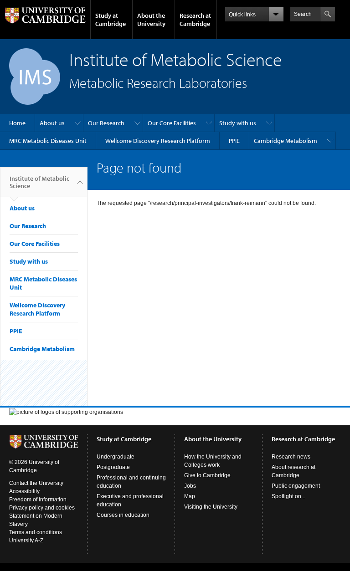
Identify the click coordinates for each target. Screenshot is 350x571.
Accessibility (24, 491)
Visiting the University (210, 507)
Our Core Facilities (172, 123)
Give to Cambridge (207, 475)
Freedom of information (38, 499)
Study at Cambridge (110, 19)
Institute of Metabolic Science (39, 182)
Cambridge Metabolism (285, 141)
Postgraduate (113, 467)
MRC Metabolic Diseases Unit (48, 141)
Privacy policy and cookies (42, 508)
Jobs (190, 486)
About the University (151, 19)
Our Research (106, 123)
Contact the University (36, 483)
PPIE (234, 141)
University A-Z (26, 540)
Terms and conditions (35, 532)
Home (17, 123)
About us (52, 123)
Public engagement (296, 486)
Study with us (237, 123)
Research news (291, 457)
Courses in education (123, 515)
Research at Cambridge (195, 19)
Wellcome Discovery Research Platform (157, 141)
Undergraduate (115, 457)
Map (189, 496)
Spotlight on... (288, 496)
